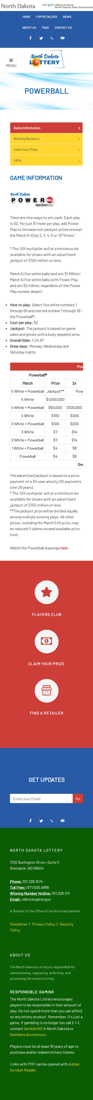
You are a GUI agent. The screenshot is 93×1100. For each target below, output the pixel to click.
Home (26, 16)
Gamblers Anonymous (28, 1034)
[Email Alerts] (62, 38)
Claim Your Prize (25, 149)
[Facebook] (30, 38)
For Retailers (46, 16)
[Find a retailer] (47, 691)
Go (78, 798)
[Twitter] (41, 38)
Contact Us (63, 27)
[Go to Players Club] (47, 592)
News (67, 16)
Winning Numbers (26, 138)
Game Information (27, 128)
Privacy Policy (43, 924)
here (64, 547)
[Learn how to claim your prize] (47, 641)
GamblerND (33, 1028)
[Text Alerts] (52, 38)
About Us (29, 27)
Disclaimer (19, 924)
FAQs (45, 27)
